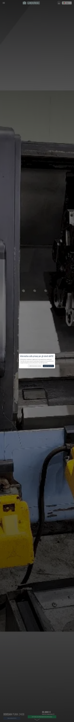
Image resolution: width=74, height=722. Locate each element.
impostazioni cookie (35, 366)
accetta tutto (48, 366)
